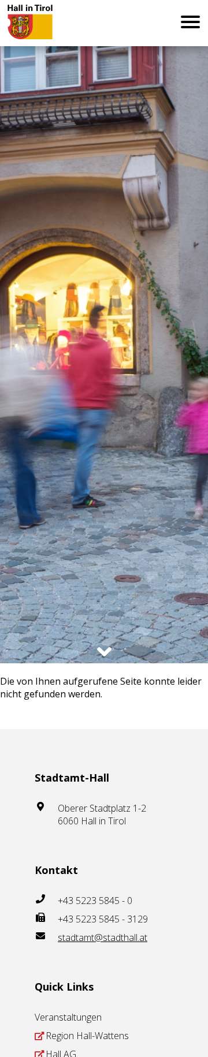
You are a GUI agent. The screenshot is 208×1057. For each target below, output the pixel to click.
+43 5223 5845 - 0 (95, 900)
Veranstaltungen (68, 1017)
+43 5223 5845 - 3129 (103, 919)
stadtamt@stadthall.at (102, 937)
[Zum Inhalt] (104, 651)
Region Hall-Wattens (87, 1035)
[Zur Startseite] (39, 23)
